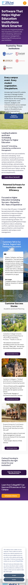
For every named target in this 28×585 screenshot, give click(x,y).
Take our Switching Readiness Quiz (14, 472)
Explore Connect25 (14, 116)
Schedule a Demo (11, 496)
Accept (14, 575)
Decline (14, 579)
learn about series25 (12, 177)
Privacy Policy (19, 561)
